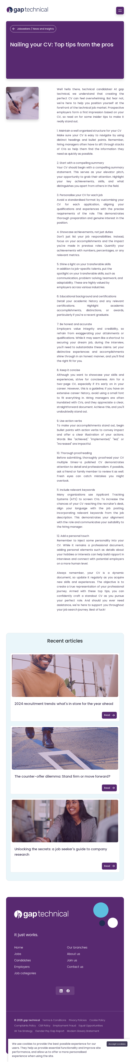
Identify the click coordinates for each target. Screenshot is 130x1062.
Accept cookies (117, 1044)
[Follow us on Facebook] (68, 991)
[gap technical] (41, 914)
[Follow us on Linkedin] (61, 991)
